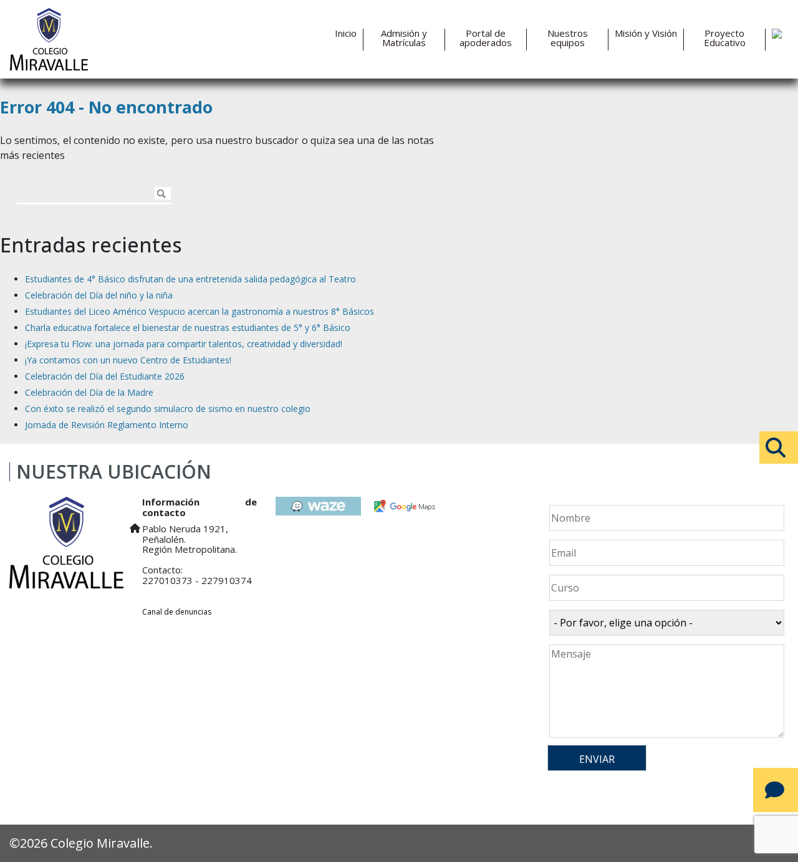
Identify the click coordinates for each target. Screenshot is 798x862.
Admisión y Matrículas (404, 38)
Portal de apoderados (485, 38)
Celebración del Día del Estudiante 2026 (105, 376)
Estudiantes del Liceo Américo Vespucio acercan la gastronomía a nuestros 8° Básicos (199, 311)
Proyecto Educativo (725, 38)
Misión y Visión (646, 33)
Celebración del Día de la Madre (89, 392)
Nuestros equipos (567, 38)
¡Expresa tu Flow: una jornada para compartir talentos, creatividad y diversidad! (183, 344)
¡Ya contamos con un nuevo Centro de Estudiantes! (128, 360)
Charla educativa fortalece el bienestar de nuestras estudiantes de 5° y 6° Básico (187, 327)
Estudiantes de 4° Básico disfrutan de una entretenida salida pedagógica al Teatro (190, 279)
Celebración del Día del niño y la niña (99, 295)
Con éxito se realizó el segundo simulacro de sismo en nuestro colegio (167, 408)
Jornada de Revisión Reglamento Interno (106, 425)
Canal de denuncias (176, 611)
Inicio (346, 33)
